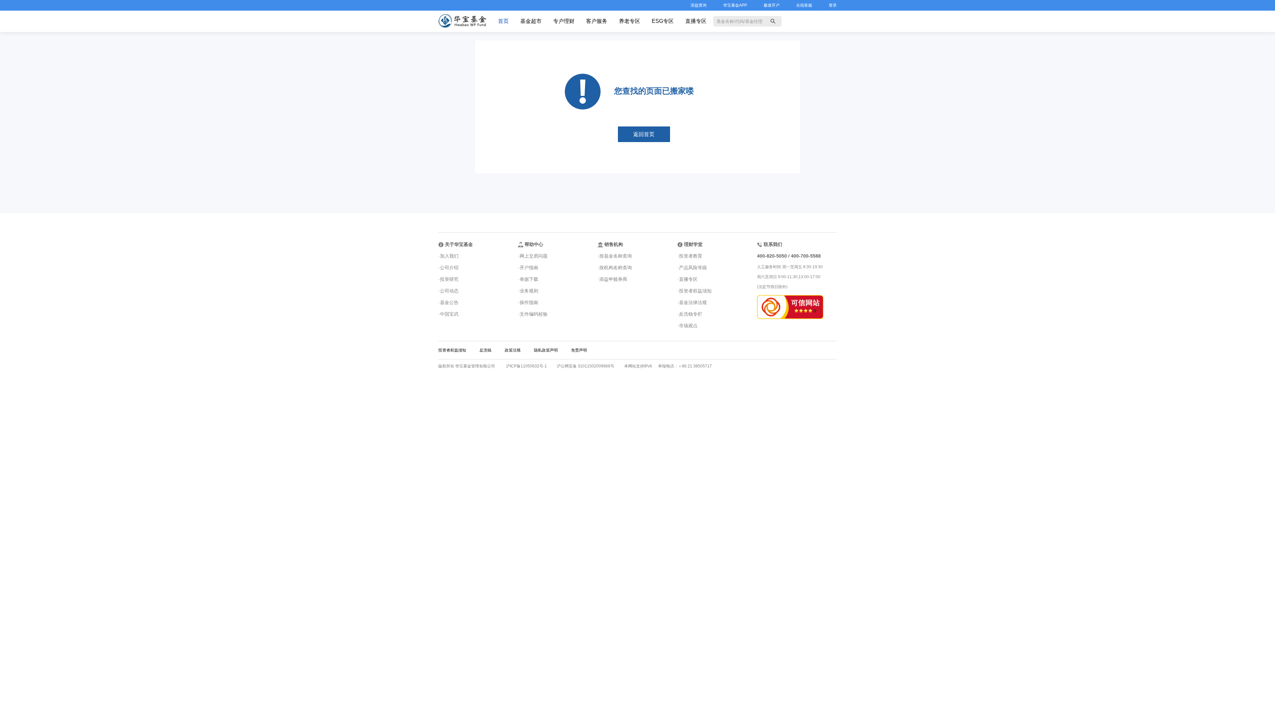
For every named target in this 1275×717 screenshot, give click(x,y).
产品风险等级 (693, 267)
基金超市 (531, 21)
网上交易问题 (534, 256)
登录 (833, 5)
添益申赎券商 (613, 279)
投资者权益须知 (695, 290)
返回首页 (643, 134)
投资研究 (449, 279)
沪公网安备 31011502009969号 (585, 366)
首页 (503, 21)
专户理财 (563, 21)
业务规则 (529, 290)
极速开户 (772, 5)
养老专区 (629, 21)
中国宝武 (449, 314)
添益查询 (699, 5)
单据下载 (529, 279)
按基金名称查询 (615, 256)
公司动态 (449, 290)
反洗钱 (485, 350)
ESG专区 (663, 21)
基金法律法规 (693, 302)
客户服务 (596, 21)
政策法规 (513, 350)
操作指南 (529, 302)
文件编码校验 (534, 314)
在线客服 (804, 5)
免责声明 (579, 350)
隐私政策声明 (546, 350)
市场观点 (688, 325)
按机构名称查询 (615, 267)
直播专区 (696, 21)
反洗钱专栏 (690, 314)
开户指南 (529, 267)
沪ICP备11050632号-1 (526, 366)
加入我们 (449, 256)
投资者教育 (690, 256)
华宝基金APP (735, 5)
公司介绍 (449, 267)
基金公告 (449, 302)
